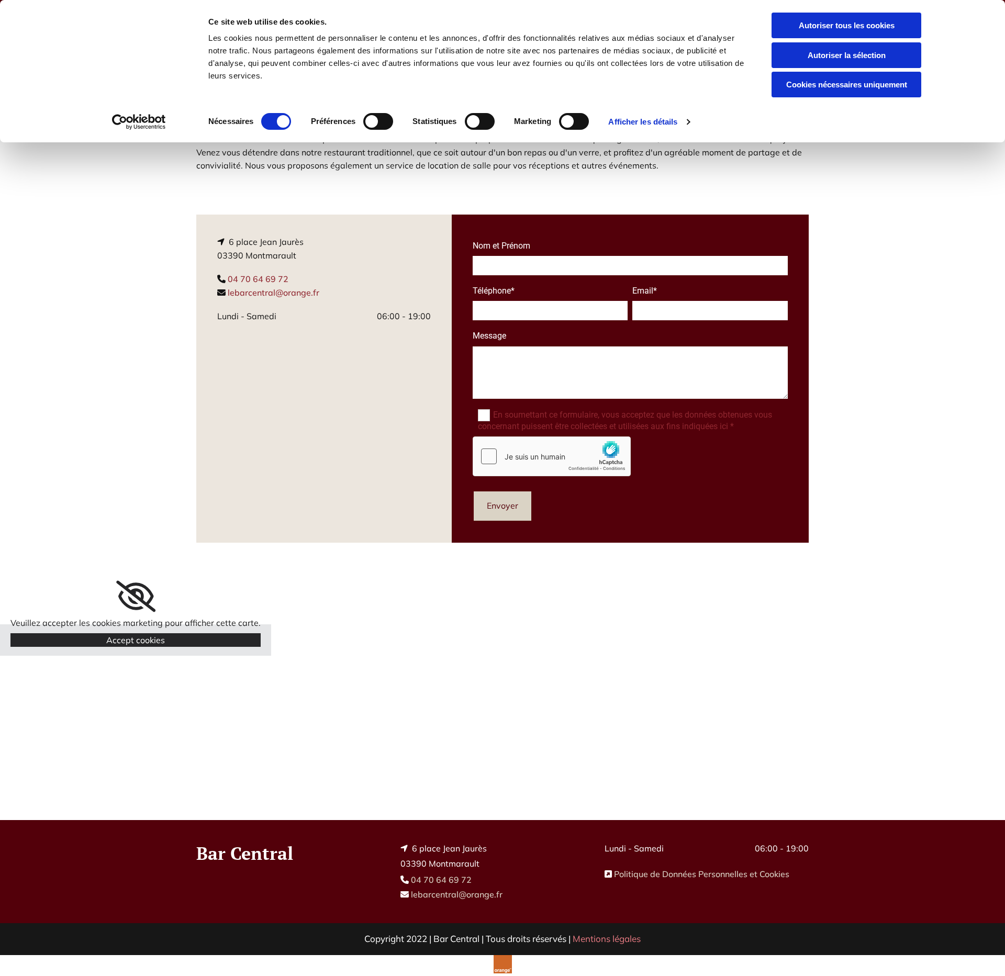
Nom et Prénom (501, 246)
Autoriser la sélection (847, 55)
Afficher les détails (642, 121)
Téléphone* (494, 291)
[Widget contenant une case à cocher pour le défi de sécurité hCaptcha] (552, 456)
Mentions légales (607, 938)
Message (489, 336)
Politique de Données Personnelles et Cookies (701, 874)
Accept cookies (135, 640)
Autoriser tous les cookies (847, 25)
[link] (135, 596)
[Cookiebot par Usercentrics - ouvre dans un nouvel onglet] (139, 122)
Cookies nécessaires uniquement (846, 84)
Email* (644, 291)
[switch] (378, 121)
